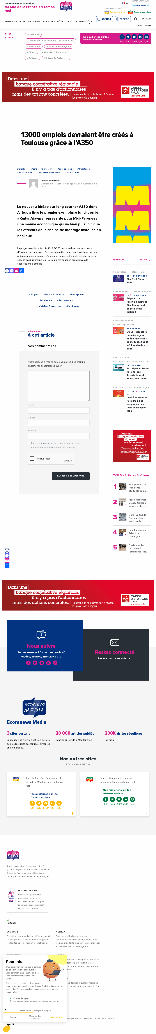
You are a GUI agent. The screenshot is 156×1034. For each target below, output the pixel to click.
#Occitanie (83, 169)
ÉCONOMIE (12, 932)
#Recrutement (25, 173)
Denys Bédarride (50, 180)
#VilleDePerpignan (139, 387)
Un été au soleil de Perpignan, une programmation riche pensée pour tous (137, 404)
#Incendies (33, 35)
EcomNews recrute (104, 1019)
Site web (32, 431)
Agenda (106, 19)
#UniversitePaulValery (56, 58)
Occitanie (34, 22)
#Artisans (32, 58)
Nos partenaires (27, 891)
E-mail (31, 418)
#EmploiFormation (41, 169)
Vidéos (124, 19)
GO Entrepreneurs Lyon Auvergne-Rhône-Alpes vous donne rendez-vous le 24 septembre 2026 (137, 340)
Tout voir (143, 259)
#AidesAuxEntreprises (54, 52)
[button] (90, 21)
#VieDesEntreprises (50, 173)
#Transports (33, 46)
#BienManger (120, 291)
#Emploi (21, 169)
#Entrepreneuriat (123, 321)
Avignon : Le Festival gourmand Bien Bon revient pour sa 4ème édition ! (137, 305)
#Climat (31, 52)
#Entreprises (64, 169)
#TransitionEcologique (59, 46)
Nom (31, 405)
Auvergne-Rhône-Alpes (57, 22)
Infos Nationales (15, 22)
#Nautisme (138, 272)
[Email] (7, 560)
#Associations (121, 357)
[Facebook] (7, 551)
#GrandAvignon (142, 291)
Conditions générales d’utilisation (76, 1019)
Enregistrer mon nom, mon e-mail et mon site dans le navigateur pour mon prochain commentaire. (57, 445)
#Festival (118, 387)
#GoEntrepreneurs (123, 325)
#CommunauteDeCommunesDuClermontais (50, 41)
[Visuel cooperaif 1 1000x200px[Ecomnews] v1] (78, 87)
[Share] (7, 565)
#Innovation (120, 272)
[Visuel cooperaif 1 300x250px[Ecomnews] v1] (132, 446)
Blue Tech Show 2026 (135, 281)
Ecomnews (139, 5)
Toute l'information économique (30, 7)
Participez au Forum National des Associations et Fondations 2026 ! (138, 373)
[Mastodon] (7, 555)
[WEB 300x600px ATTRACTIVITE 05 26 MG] (132, 205)
